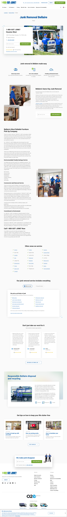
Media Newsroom (53, 488)
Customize (51, 513)
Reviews (51, 475)
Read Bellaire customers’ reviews (11, 51)
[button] (5, 7)
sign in (51, 2)
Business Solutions (38, 478)
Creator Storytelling (54, 490)
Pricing (35, 480)
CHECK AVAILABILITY (60, 2)
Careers (51, 482)
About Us (36, 483)
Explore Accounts (37, 475)
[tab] (27, 286)
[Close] (65, 513)
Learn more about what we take (16, 313)
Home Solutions (37, 476)
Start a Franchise (53, 485)
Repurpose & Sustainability (55, 478)
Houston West (11, 12)
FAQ (35, 485)
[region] (33, 513)
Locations (6, 12)
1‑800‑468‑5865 (29, 465)
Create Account (44, 2)
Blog (51, 480)
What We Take (37, 482)
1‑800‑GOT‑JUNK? (39, 103)
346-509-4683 (11, 40)
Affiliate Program (53, 487)
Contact (51, 483)
